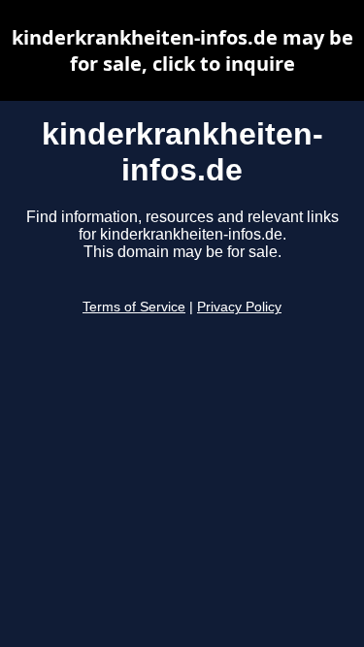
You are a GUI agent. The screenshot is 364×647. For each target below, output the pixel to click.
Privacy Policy (239, 307)
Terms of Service (134, 307)
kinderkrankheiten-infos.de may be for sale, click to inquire (182, 50)
